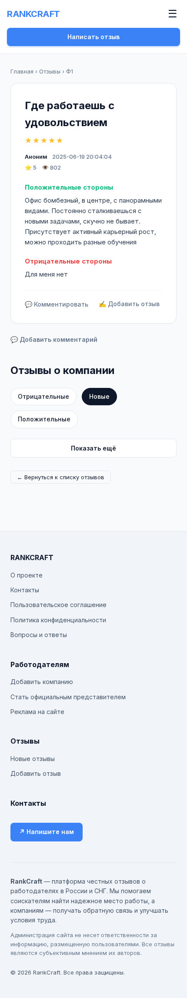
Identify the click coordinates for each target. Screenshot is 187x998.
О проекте (26, 575)
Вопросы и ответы (38, 634)
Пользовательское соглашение (58, 604)
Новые (99, 396)
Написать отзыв (93, 36)
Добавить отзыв (35, 773)
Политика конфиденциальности (58, 620)
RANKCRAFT (33, 14)
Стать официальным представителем (68, 697)
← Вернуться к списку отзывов (60, 477)
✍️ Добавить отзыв (129, 303)
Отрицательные (43, 396)
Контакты (24, 590)
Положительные (44, 419)
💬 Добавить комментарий (53, 339)
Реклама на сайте (37, 711)
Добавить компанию (41, 681)
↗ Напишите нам (46, 831)
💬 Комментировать (56, 304)
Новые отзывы (32, 758)
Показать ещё (93, 448)
